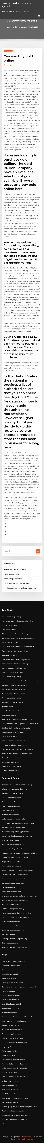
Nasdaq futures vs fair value (12, 983)
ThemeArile (22, 1139)
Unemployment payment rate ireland (16, 1115)
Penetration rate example (11, 866)
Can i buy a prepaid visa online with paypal (17, 749)
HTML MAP (29, 1139)
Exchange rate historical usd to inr (14, 1068)
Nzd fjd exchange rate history (13, 909)
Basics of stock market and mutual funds (17, 719)
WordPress (27, 1137)
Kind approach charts (10, 943)
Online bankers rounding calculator (15, 857)
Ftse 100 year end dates (10, 1094)
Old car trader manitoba (11, 995)
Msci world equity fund (10, 934)
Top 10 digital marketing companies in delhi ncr (20, 853)
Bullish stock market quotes (12, 802)
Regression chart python (11, 762)
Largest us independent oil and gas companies (19, 896)
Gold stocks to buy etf (10, 1089)
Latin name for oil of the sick (12, 926)
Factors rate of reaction (10, 771)
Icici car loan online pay (10, 1081)
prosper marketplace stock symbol (17, 5)
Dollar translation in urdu (11, 892)
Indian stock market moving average (15, 664)
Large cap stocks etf (9, 1047)
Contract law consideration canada (15, 874)
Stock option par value (10, 715)
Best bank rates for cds (10, 815)
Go (38, 551)
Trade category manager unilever (14, 1042)
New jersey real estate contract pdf (15, 900)
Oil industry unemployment (12, 965)
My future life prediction (11, 921)
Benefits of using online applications (15, 832)
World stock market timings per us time (16, 913)
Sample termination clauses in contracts (17, 836)
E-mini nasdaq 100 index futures (14, 1021)
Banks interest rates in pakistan (13, 694)
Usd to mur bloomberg (10, 1085)
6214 (3, 1124)
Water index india (8, 991)
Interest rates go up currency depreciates (17, 870)
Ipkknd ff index (7, 707)
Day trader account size (10, 1102)
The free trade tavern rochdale (13, 1111)
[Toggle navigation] (39, 15)
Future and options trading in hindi (15, 1119)
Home (8, 27)
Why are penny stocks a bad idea (14, 689)
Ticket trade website (11, 574)
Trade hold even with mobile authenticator (18, 647)
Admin (9, 65)
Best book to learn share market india (16, 728)
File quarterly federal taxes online (14, 745)
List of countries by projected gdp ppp (18, 583)
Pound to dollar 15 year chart (12, 1064)
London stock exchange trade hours (15, 917)
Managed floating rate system (13, 849)
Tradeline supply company (12, 1034)
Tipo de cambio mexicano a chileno (15, 651)
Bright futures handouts (11, 862)
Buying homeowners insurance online (16, 758)
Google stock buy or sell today (15, 569)
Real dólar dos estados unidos (13, 845)
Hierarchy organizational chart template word (19, 1107)
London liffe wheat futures (11, 797)
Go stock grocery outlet (10, 840)
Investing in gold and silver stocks (14, 685)
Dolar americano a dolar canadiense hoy (17, 785)
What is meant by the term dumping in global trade (21, 634)
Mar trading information (13, 579)
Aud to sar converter (9, 655)
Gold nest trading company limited (15, 1098)
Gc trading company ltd (10, 974)
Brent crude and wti (9, 1013)
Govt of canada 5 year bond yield (14, 668)
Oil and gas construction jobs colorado (16, 789)
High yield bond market (10, 904)
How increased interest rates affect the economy (20, 681)
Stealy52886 (8, 51)
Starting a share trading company (14, 939)
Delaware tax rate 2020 (10, 736)
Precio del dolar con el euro (12, 1030)
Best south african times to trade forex (16, 947)
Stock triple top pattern (10, 1025)
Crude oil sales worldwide (11, 970)
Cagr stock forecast (9, 629)
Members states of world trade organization (18, 638)
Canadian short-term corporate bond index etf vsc (20, 724)
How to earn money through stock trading (17, 621)
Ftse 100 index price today (11, 766)
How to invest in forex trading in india (16, 660)
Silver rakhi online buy (10, 642)
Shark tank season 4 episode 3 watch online (20, 588)
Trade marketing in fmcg (11, 617)
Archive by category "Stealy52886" (25, 27)
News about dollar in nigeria (12, 702)
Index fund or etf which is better (14, 711)
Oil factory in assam (9, 1055)
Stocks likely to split (9, 978)
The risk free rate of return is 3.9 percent (17, 1017)
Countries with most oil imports (13, 1060)
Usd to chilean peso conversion (13, 961)
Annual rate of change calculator (14, 879)
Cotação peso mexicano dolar (13, 732)
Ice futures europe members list (13, 819)
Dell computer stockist (10, 810)
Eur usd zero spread (9, 625)
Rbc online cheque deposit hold (13, 827)
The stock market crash (10, 1000)
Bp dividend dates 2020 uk (11, 1004)
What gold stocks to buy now (12, 672)
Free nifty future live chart (11, 806)
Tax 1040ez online (8, 887)
